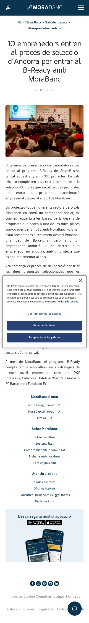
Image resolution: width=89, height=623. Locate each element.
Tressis (42, 418)
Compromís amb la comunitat (44, 450)
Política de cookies (68, 301)
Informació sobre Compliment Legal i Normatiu (45, 596)
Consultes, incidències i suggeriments (44, 495)
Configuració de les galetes (44, 313)
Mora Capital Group (41, 412)
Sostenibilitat (45, 444)
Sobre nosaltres (44, 437)
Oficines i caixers (44, 489)
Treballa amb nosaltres (44, 456)
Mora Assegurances (41, 405)
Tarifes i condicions (20, 609)
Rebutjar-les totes (44, 325)
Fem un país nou (44, 463)
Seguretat (45, 609)
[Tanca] (80, 280)
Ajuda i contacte (44, 482)
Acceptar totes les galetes (44, 337)
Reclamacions (44, 501)
